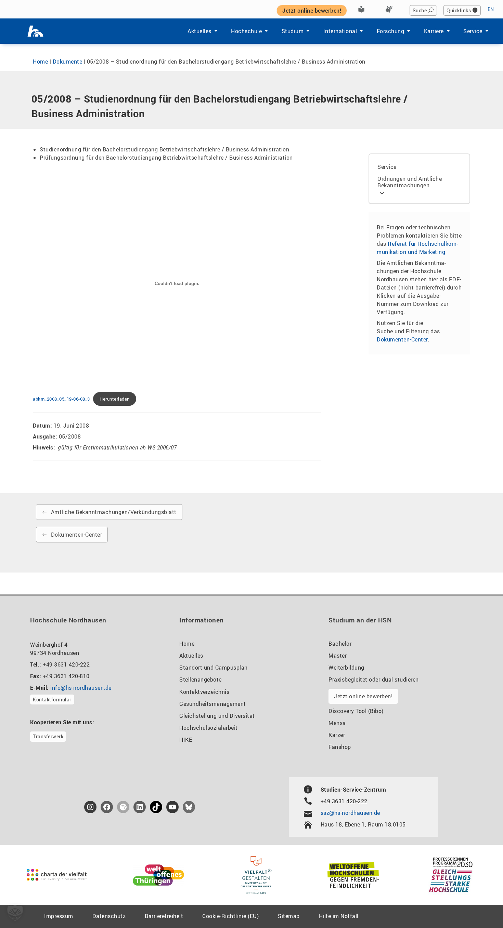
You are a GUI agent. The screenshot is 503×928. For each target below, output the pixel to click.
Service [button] (472, 31)
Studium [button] (293, 31)
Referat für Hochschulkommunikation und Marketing (417, 248)
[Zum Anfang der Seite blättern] (481, 907)
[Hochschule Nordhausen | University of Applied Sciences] (35, 31)
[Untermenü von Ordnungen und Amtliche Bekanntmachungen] (381, 192)
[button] (15, 913)
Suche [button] (420, 10)
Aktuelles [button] (199, 31)
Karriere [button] (434, 31)
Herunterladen (115, 399)
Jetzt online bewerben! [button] (311, 10)
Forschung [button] (390, 31)
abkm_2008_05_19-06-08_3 (61, 399)
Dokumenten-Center (402, 339)
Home (40, 61)
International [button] (340, 31)
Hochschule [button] (246, 31)
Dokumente (67, 61)
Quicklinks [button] (459, 10)
